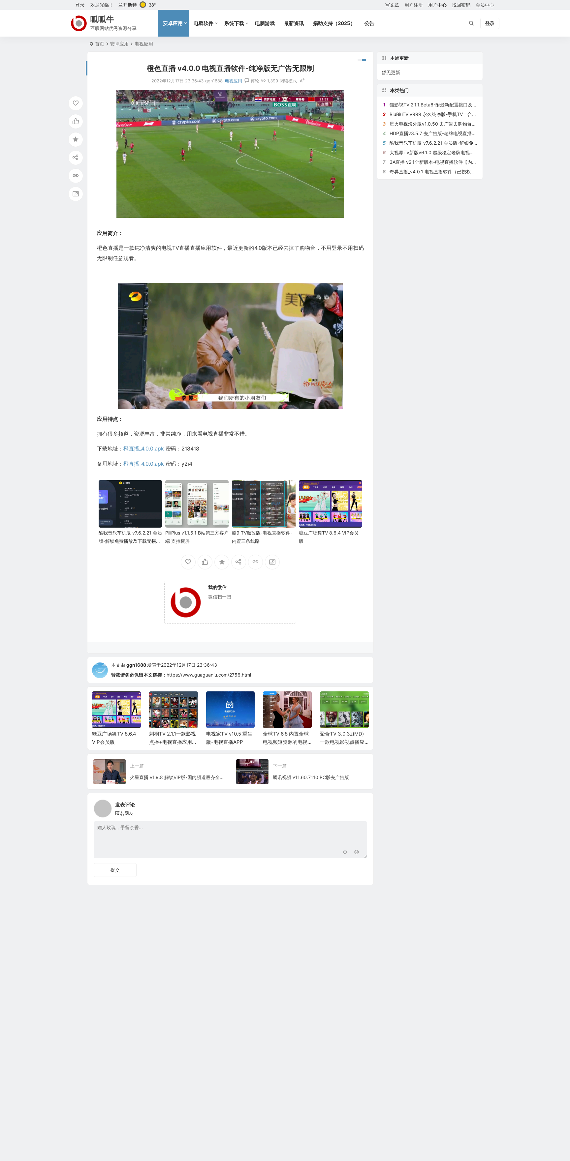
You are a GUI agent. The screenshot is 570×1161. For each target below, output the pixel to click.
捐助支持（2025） (334, 23)
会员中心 (485, 5)
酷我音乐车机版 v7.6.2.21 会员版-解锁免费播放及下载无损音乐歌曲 (130, 541)
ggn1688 (136, 665)
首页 (99, 43)
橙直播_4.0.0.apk (143, 448)
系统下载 (234, 23)
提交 (115, 870)
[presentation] (330, 702)
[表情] (356, 852)
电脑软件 (203, 23)
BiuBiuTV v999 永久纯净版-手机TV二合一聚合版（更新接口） (454, 114)
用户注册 (413, 5)
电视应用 (144, 43)
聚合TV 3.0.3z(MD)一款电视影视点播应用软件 (342, 742)
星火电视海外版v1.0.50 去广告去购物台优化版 (438, 124)
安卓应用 (173, 23)
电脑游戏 (265, 23)
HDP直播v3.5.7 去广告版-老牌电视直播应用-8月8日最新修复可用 (458, 133)
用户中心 (437, 5)
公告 (369, 23)
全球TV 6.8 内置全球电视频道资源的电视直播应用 (286, 742)
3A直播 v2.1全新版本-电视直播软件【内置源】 (438, 162)
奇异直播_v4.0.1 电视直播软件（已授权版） (435, 171)
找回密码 (461, 5)
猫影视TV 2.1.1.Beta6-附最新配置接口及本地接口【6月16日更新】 (458, 104)
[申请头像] (360, 807)
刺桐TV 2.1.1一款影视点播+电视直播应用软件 (173, 742)
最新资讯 (294, 23)
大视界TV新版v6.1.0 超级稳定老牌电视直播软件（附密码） (450, 152)
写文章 (392, 5)
